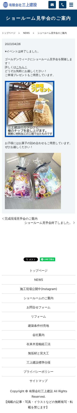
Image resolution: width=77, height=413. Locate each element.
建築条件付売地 (38, 325)
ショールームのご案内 (38, 298)
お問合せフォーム (38, 307)
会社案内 (38, 335)
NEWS (26, 33)
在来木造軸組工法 (38, 344)
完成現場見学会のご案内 (21, 218)
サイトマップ (38, 381)
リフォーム (38, 316)
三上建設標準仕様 (38, 362)
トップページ (8, 33)
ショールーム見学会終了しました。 (48, 223)
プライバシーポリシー (38, 371)
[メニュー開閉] (71, 5)
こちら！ (21, 67)
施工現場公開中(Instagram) (38, 289)
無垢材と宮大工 (38, 353)
